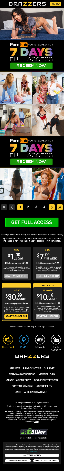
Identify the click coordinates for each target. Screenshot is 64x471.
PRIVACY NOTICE (32, 368)
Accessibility (44, 386)
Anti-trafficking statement (32, 392)
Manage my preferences (18, 460)
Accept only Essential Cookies (46, 460)
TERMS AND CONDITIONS (22, 374)
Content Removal (22, 386)
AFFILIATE (15, 368)
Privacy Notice (33, 451)
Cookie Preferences (46, 380)
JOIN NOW (55, 4)
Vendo (36, 422)
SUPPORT (49, 368)
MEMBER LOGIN (47, 374)
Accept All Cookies (32, 455)
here (55, 412)
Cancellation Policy (18, 380)
